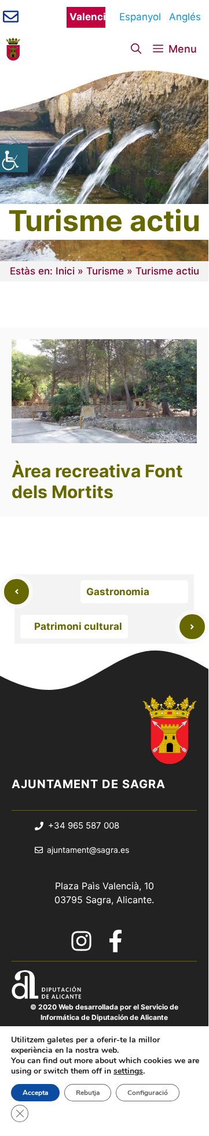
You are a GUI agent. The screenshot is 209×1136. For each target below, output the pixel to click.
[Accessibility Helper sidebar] (14, 158)
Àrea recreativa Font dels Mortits (97, 481)
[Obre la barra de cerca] (136, 49)
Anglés (185, 17)
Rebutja (88, 1092)
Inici (65, 271)
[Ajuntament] (13, 49)
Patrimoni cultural (78, 626)
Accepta (35, 1092)
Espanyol (137, 17)
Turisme (105, 271)
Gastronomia (117, 591)
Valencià (87, 17)
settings (128, 1071)
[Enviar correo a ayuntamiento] (10, 16)
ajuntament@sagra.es (88, 850)
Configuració (147, 1092)
